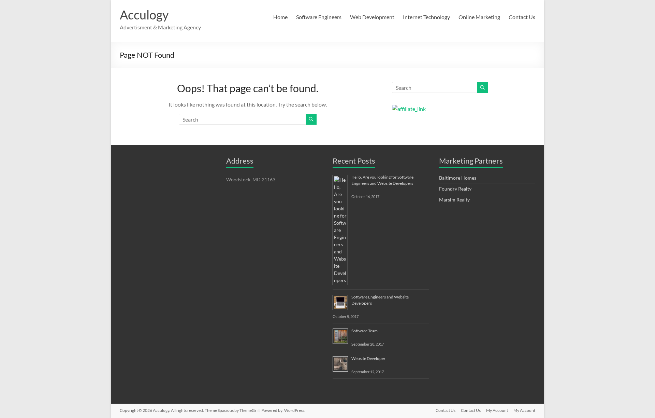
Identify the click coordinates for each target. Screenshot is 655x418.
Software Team (364, 330)
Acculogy (144, 14)
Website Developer (368, 358)
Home (280, 17)
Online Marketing (479, 17)
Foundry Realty (455, 189)
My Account (497, 410)
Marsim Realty (454, 200)
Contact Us (522, 17)
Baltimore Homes (457, 178)
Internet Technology (426, 17)
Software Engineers (318, 17)
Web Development (372, 17)
